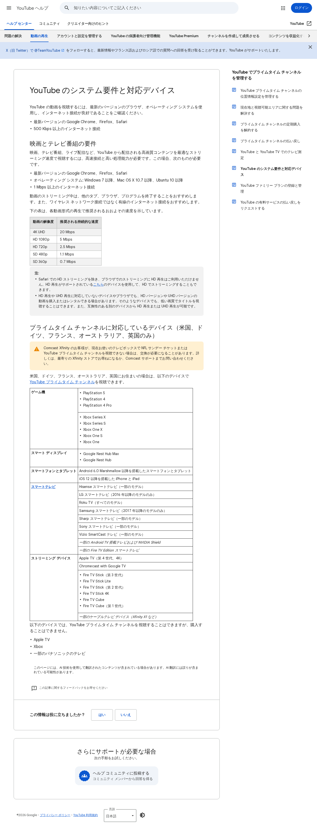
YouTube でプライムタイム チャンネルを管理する (266, 75)
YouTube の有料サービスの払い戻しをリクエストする (270, 205)
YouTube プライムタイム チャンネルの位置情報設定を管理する (271, 93)
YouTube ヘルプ (32, 8)
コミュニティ (49, 24)
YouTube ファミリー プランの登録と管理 (271, 188)
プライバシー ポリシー (55, 815)
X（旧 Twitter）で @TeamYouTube (33, 50)
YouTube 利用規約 (85, 815)
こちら (98, 284)
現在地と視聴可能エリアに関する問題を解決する (271, 110)
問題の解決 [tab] (13, 36)
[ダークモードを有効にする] (142, 815)
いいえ (126, 715)
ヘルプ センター (19, 24)
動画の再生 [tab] (39, 36)
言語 (112, 809)
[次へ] (307, 36)
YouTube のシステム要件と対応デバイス (271, 171)
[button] (9, 8)
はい (102, 715)
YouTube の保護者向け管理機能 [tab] (135, 36)
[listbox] (120, 815)
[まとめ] (310, 48)
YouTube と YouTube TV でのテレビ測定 (270, 155)
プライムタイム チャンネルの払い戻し (270, 141)
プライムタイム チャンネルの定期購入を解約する (270, 127)
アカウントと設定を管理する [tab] (79, 36)
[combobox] (156, 8)
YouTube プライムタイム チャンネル (62, 382)
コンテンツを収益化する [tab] (287, 36)
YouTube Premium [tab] (184, 36)
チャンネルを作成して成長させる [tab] (234, 36)
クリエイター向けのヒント (88, 24)
